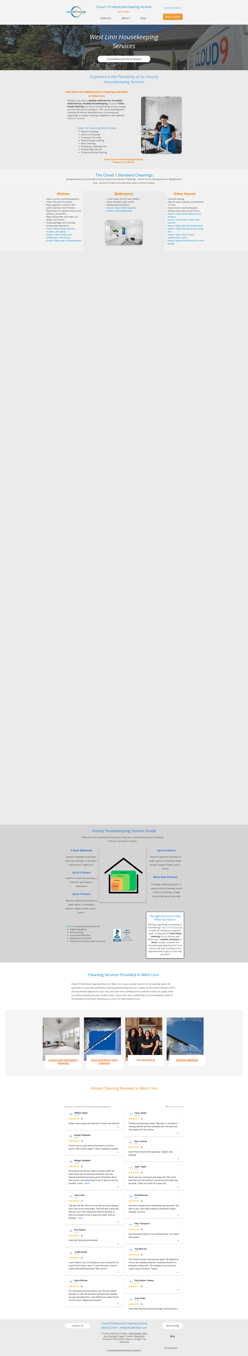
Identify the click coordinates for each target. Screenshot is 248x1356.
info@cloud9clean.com (133, 1327)
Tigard (121, 1336)
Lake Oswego (135, 1333)
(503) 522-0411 (172, 8)
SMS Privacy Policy (171, 1348)
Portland (113, 1336)
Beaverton (139, 1336)
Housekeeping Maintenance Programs (124, 1350)
